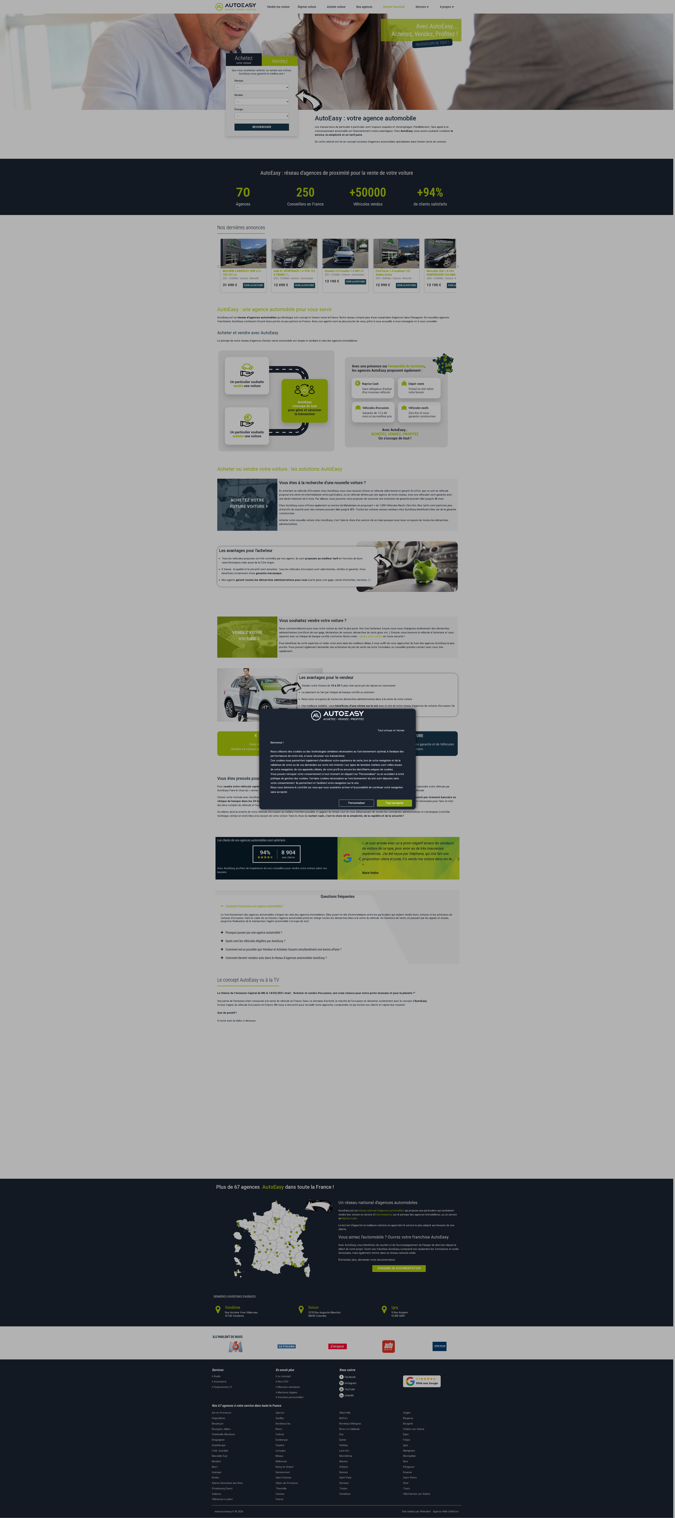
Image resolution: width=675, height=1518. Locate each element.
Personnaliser (356, 803)
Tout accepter (394, 803)
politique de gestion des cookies (289, 778)
